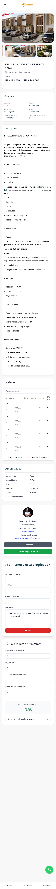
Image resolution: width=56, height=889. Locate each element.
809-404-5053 (28, 531)
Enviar (28, 630)
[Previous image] (6, 28)
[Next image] (49, 28)
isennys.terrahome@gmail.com (28, 538)
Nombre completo (13, 574)
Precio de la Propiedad (14, 650)
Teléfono (9, 585)
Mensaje (9, 607)
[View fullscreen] (49, 38)
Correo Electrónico (14, 596)
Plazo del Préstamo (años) (16, 687)
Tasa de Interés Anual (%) (16, 675)
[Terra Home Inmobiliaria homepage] (28, 5)
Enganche (9, 663)
